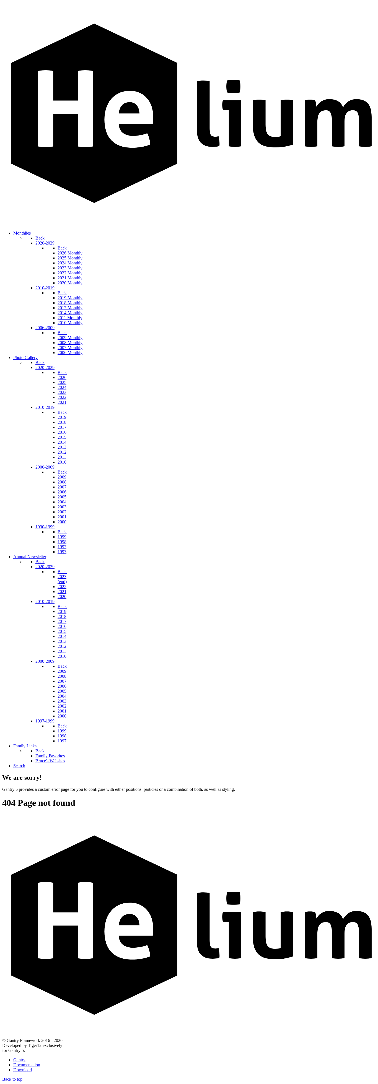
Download (22, 1069)
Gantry (19, 1059)
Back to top (12, 1079)
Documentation (26, 1064)
